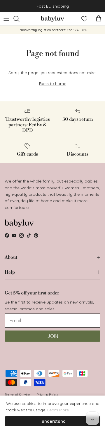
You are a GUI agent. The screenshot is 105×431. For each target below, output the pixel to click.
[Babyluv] (52, 19)
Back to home (52, 83)
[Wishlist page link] (84, 19)
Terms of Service (17, 395)
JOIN (52, 336)
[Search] (19, 18)
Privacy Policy (47, 395)
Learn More (58, 410)
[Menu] (6, 18)
